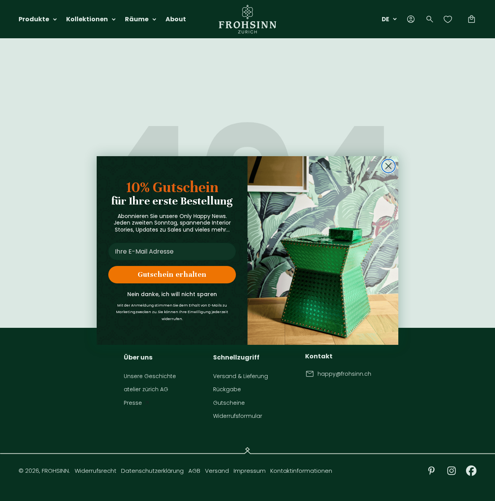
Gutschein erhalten (172, 274)
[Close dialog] (388, 166)
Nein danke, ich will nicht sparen (172, 294)
